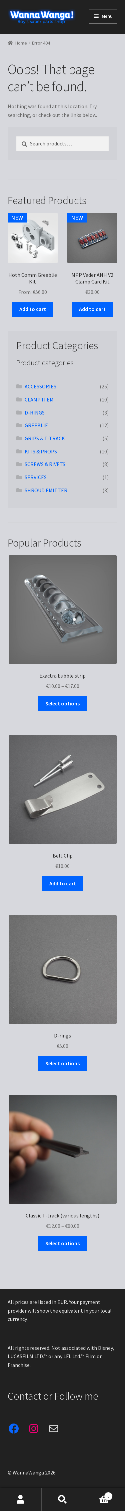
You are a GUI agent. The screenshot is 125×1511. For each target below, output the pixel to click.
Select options (62, 703)
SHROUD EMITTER (46, 490)
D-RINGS (35, 412)
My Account (21, 1499)
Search (62, 1499)
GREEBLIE (36, 425)
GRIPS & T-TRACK (45, 438)
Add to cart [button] (32, 309)
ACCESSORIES (40, 386)
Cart (96, 1494)
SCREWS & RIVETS (45, 464)
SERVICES (36, 477)
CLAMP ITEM (39, 399)
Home (21, 43)
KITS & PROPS (41, 451)
